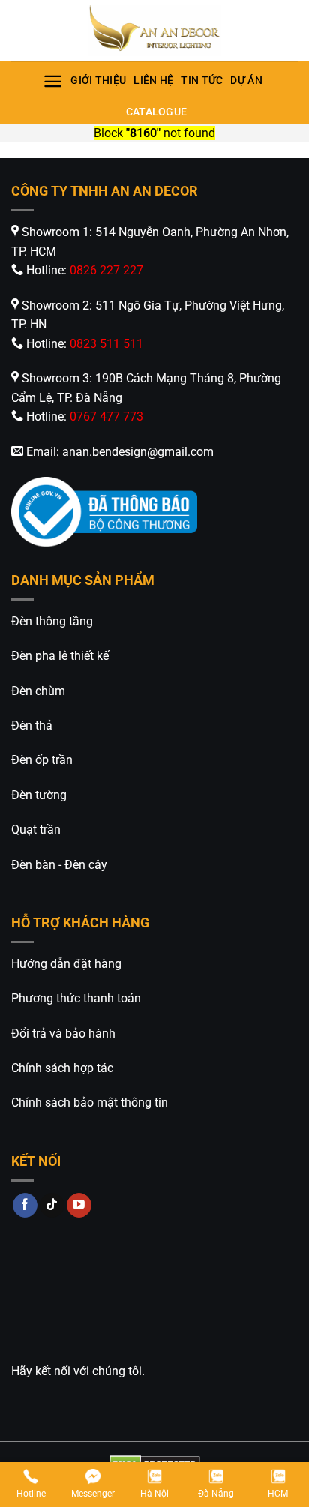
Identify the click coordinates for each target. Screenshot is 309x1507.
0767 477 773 (106, 416)
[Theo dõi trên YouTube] (79, 1205)
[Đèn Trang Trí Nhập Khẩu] (154, 30)
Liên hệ (153, 80)
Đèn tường (39, 795)
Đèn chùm (38, 691)
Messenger (93, 1493)
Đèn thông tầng (52, 621)
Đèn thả (31, 725)
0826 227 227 (106, 270)
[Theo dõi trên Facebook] (25, 1205)
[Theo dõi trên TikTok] (52, 1205)
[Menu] (53, 81)
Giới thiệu (98, 80)
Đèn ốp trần (42, 760)
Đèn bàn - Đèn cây (59, 865)
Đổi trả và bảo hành (63, 1033)
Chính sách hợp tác (62, 1068)
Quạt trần (36, 829)
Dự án (246, 80)
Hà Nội (154, 1493)
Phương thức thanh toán (76, 998)
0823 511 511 (106, 344)
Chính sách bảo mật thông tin (89, 1102)
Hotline (31, 1493)
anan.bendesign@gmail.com (138, 452)
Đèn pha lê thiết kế (60, 656)
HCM (278, 1493)
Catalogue (157, 112)
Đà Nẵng (216, 1493)
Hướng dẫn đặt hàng (66, 964)
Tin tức (202, 80)
